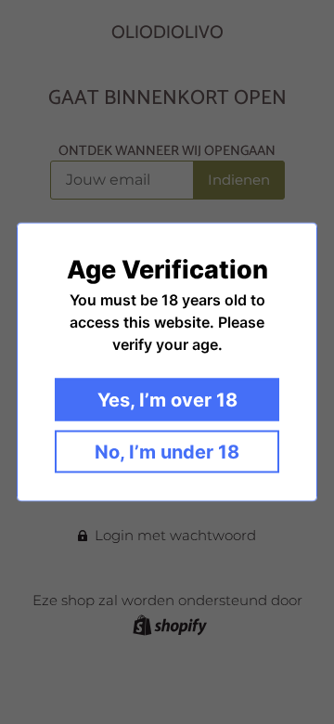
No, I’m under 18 (167, 452)
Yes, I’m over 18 (167, 400)
